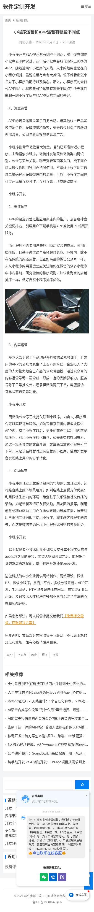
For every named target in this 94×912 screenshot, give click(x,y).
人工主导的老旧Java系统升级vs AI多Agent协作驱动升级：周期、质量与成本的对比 (47, 694)
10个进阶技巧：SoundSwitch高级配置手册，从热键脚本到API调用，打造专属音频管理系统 (47, 755)
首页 (8, 20)
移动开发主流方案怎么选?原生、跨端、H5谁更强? (46, 736)
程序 (44, 655)
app (10, 655)
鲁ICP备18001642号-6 (47, 902)
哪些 (34, 655)
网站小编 (25, 42)
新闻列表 (22, 20)
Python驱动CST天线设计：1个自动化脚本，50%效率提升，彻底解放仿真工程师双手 (48, 703)
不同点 (22, 655)
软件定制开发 (19, 7)
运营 (55, 655)
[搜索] (82, 784)
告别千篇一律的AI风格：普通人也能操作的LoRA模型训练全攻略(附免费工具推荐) (48, 729)
